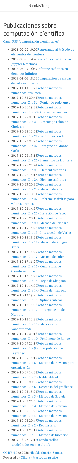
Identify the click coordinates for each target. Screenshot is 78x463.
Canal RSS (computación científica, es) (31, 41)
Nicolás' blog (39, 5)
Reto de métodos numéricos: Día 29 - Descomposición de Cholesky (39, 122)
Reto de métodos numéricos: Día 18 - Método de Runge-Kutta (39, 242)
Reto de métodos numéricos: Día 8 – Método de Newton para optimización (42, 363)
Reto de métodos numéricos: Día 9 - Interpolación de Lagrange (37, 348)
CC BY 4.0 (10, 452)
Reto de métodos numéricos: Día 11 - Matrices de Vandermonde (36, 324)
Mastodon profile (45, 457)
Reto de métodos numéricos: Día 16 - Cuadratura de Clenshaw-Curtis (36, 266)
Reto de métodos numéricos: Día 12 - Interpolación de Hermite (38, 310)
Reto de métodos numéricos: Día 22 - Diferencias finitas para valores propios (42, 199)
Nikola (25, 457)
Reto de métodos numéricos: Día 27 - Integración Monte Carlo (39, 146)
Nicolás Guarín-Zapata (46, 452)
